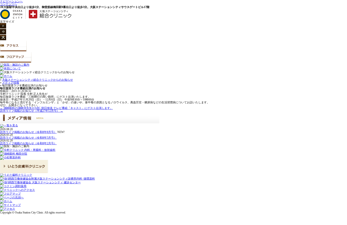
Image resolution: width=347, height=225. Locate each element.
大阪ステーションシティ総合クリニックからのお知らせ (37, 79)
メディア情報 (10, 82)
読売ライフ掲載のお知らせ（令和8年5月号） (28, 137)
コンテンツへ (8, 4)
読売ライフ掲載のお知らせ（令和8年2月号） (28, 143)
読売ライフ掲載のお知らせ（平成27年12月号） (31, 110)
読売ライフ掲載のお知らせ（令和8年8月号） (28, 132)
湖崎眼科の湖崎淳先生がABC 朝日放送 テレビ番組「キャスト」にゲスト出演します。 (56, 108)
